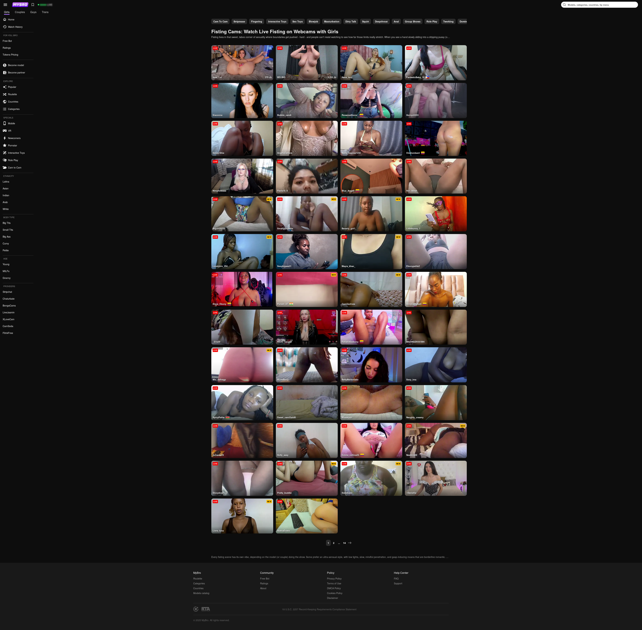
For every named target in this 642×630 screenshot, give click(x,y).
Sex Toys (297, 21)
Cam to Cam (220, 21)
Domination (466, 21)
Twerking (448, 21)
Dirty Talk (350, 21)
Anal (396, 21)
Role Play (431, 21)
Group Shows (412, 21)
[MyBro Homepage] (20, 4)
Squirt (365, 21)
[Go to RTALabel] (206, 609)
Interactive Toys (277, 21)
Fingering (256, 21)
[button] (5, 4)
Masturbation (331, 21)
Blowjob (313, 21)
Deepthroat (381, 21)
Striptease (239, 21)
